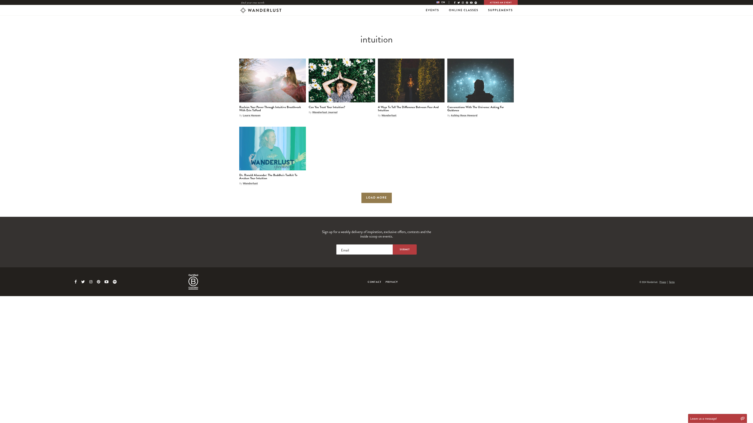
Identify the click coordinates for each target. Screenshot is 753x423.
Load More (376, 197)
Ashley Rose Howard (464, 115)
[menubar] (445, 2)
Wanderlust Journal (324, 112)
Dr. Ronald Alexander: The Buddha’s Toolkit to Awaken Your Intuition (268, 177)
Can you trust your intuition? (327, 107)
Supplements (500, 10)
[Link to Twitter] (83, 282)
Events (432, 10)
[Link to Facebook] (76, 282)
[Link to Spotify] (115, 282)
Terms (672, 282)
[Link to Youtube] (106, 282)
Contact (374, 282)
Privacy (392, 282)
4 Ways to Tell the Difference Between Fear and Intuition (408, 109)
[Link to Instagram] (91, 282)
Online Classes (463, 10)
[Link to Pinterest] (98, 282)
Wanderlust (389, 115)
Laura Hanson (251, 115)
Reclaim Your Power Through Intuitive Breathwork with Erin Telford (270, 109)
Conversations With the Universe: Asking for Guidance (475, 109)
